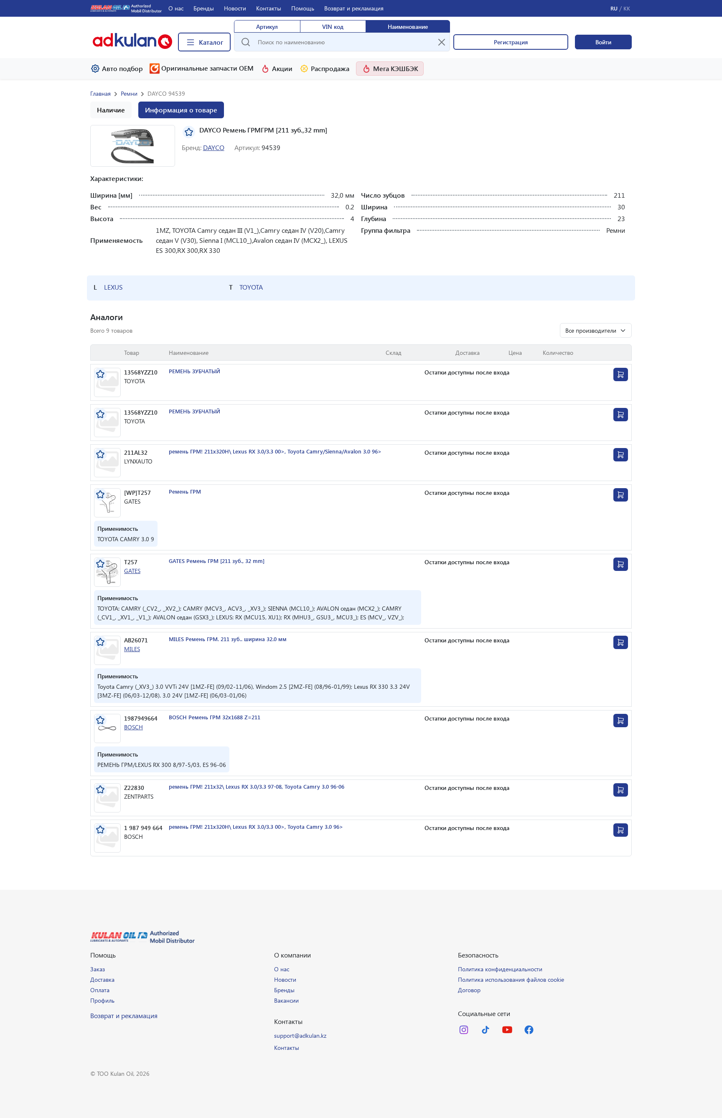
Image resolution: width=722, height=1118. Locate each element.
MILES (132, 649)
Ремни (129, 93)
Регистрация (511, 42)
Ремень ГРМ (185, 491)
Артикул (267, 27)
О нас (175, 8)
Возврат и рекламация (354, 8)
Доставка (102, 979)
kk (626, 8)
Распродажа (330, 68)
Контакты (268, 8)
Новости (235, 8)
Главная (100, 93)
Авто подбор (122, 68)
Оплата (99, 989)
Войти (603, 42)
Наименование (408, 27)
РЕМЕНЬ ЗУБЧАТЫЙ (194, 370)
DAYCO (213, 147)
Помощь (302, 8)
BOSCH (133, 727)
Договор (469, 989)
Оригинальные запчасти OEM (207, 68)
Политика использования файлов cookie (511, 979)
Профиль (102, 1000)
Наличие (111, 109)
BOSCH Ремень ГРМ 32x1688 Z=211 (214, 717)
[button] (132, 146)
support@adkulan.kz (300, 1035)
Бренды (203, 8)
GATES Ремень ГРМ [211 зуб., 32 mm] (216, 560)
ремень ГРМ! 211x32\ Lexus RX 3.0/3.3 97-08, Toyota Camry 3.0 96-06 (256, 786)
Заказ (97, 969)
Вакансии (286, 1000)
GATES (132, 571)
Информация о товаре (181, 109)
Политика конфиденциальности (500, 969)
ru (614, 8)
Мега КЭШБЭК (395, 68)
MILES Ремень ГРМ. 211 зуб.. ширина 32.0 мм (228, 638)
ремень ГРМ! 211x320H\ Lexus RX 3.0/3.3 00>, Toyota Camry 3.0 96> (256, 826)
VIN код (332, 27)
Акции (282, 68)
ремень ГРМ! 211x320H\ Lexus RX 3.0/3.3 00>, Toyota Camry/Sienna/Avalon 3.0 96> (275, 451)
